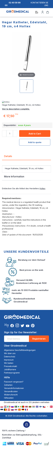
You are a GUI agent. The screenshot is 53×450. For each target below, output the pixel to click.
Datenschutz (9, 356)
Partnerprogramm (12, 373)
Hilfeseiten (9, 398)
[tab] (26, 157)
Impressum (9, 360)
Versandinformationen (14, 388)
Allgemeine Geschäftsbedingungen (20, 350)
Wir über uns (9, 353)
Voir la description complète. (16, 109)
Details (8, 156)
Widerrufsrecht (11, 394)
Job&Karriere (10, 369)
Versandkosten (11, 391)
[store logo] (17, 12)
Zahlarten (8, 385)
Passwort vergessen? (13, 382)
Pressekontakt (10, 366)
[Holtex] (26, 102)
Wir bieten (8, 363)
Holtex (42, 188)
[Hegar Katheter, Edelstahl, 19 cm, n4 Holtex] (26, 86)
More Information (14, 176)
